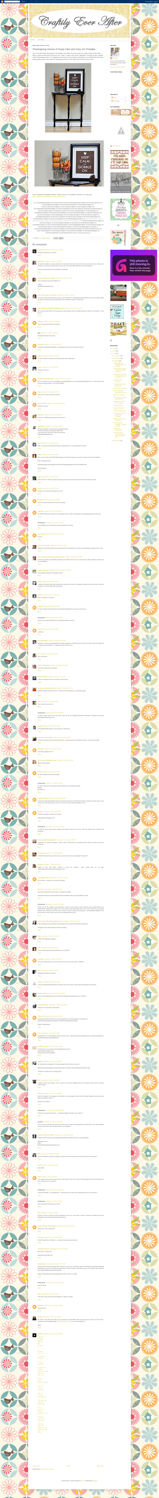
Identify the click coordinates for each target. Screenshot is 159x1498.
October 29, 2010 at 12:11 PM (56, 676)
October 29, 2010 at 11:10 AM (49, 654)
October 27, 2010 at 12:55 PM (54, 250)
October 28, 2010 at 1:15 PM (58, 545)
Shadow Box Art (118, 405)
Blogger (95, 1481)
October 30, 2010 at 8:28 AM (62, 737)
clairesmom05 (42, 403)
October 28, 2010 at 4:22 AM (50, 443)
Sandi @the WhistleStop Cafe (47, 688)
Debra (39, 356)
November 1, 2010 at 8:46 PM (53, 853)
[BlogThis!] (56, 238)
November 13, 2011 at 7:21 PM (56, 1264)
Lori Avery (41, 1237)
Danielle (40, 811)
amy (39, 1154)
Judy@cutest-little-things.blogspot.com (50, 921)
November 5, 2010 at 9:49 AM (52, 959)
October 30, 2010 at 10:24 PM (51, 772)
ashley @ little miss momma (46, 278)
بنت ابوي (40, 1393)
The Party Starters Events (65, 1321)
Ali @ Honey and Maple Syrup (47, 760)
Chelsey (40, 321)
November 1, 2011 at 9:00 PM (49, 1213)
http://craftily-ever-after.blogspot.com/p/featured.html (48, 196)
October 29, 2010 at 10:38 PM (54, 713)
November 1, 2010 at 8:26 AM (52, 811)
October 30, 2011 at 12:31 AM (54, 1190)
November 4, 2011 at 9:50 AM (53, 1237)
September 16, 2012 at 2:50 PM (53, 1305)
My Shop (41, 39)
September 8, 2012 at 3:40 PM (50, 1294)
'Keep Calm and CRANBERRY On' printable (120, 364)
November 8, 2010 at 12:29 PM (58, 1005)
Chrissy (40, 595)
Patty (39, 392)
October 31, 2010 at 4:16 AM (54, 783)
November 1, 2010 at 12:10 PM (66, 840)
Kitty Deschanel (42, 676)
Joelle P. (40, 1317)
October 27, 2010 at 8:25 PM (50, 367)
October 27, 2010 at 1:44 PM (66, 295)
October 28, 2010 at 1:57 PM (73, 557)
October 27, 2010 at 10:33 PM (52, 415)
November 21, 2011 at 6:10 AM (55, 1282)
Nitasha (40, 500)
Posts (114, 97)
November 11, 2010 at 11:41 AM (50, 1033)
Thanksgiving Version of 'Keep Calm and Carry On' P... (120, 376)
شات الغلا (40, 1342)
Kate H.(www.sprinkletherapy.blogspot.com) (51, 308)
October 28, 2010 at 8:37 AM (50, 488)
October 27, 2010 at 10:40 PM (54, 426)
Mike (39, 1294)
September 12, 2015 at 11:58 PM (53, 1334)
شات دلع (40, 1378)
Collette (40, 606)
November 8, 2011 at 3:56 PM (58, 1249)
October (116, 361)
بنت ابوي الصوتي (42, 1396)
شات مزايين (41, 1418)
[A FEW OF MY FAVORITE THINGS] (117, 318)
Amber (40, 772)
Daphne (40, 1061)
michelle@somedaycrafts (46, 378)
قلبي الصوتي (41, 1404)
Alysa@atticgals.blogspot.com (47, 840)
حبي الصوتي (41, 1389)
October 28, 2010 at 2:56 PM (62, 570)
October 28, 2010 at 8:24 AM (50, 477)
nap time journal (42, 640)
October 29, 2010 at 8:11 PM (49, 701)
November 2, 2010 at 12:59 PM (55, 904)
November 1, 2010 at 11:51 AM (55, 826)
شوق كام (40, 1345)
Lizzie (39, 1176)
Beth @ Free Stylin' (43, 545)
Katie (39, 477)
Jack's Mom (41, 534)
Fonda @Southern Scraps (45, 570)
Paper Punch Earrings (120, 388)
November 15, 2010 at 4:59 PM (52, 1061)
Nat (39, 1213)
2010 (114, 353)
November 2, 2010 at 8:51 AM (53, 889)
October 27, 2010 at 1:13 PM (64, 278)
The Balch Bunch (43, 1005)
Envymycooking (43, 798)
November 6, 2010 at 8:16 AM (51, 982)
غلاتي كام (40, 1358)
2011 (114, 351)
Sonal (39, 1165)
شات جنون (40, 1353)
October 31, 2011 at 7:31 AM (54, 1201)
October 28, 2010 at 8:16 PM (50, 629)
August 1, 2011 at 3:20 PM (49, 1176)
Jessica (114, 58)
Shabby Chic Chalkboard (118, 429)
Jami (39, 701)
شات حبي (40, 1385)
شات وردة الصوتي (42, 1413)
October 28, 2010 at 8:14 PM (54, 617)
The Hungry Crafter (44, 878)
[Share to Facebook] (60, 238)
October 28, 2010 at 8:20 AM (50, 454)
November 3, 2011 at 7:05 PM (65, 1226)
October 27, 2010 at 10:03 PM (50, 392)
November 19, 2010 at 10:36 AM (52, 1122)
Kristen (40, 1093)
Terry (39, 443)
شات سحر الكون (42, 1427)
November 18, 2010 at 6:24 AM (55, 1110)
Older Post (100, 1466)
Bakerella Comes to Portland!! (119, 419)
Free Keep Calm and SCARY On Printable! (120, 414)
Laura (39, 629)
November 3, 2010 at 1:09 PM (50, 936)
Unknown (40, 344)
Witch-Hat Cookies (119, 395)
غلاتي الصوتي (41, 1356)
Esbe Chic (41, 889)
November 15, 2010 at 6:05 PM (50, 1080)
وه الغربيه (40, 1369)
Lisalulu (40, 726)
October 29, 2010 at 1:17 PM (64, 688)
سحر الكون (41, 1424)
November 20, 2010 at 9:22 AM (64, 1135)
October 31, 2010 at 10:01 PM (57, 798)
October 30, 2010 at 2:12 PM (52, 749)
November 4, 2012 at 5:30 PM (52, 1317)
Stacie (40, 454)
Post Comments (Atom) (47, 1469)
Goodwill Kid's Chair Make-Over (119, 384)
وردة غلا (40, 1407)
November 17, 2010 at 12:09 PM (52, 1093)
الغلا (39, 1344)
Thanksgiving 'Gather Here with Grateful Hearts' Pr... (120, 370)
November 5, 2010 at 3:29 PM (49, 970)
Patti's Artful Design (44, 665)
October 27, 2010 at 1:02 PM (53, 261)
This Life (40, 1016)
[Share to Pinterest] (62, 238)
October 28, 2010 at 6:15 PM (51, 595)
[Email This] (54, 238)
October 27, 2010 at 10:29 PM (56, 403)
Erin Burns (41, 853)
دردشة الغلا (41, 1338)
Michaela (40, 415)
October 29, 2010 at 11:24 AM (59, 665)
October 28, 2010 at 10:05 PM (57, 640)
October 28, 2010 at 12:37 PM (54, 534)
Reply (39, 255)
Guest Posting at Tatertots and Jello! (120, 391)
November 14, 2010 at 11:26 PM (53, 1046)
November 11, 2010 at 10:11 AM (52, 1016)
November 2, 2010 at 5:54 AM (51, 864)
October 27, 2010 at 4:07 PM (51, 321)
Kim (39, 947)
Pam (39, 1080)
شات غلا (40, 1362)
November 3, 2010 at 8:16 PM (49, 947)
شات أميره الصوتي (43, 1371)
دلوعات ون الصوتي (43, 1382)
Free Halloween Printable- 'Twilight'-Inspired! (120, 424)
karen (39, 367)
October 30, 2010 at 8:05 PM (64, 760)
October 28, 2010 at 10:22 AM (52, 511)
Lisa (39, 654)
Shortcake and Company (45, 737)
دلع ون (39, 1380)
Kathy (39, 581)
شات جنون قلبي (42, 1400)
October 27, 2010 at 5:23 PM (49, 333)
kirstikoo (40, 1046)
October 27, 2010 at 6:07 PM (52, 344)
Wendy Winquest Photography (47, 1226)
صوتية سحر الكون (42, 1429)
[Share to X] (58, 238)
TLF (39, 1033)
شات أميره (40, 1373)
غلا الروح (40, 1340)
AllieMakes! (41, 426)
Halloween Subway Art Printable (119, 402)
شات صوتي (41, 1336)
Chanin (40, 864)
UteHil (83, 1481)
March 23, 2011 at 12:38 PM (50, 1165)
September (117, 440)
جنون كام (40, 1351)
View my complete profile (117, 67)
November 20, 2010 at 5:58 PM (50, 1154)
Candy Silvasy (42, 1264)
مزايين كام (40, 1416)
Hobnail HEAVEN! (119, 408)
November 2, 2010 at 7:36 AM (59, 878)
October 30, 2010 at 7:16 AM (51, 726)
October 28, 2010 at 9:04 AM (51, 500)
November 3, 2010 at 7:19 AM (71, 921)
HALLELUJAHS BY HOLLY (46, 1135)
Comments (116, 101)
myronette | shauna (44, 1249)
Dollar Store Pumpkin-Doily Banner (120, 398)
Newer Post (36, 1466)
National (40, 1334)
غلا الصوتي (40, 1364)
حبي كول (40, 1387)
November (117, 358)
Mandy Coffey (42, 993)
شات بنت (40, 1395)
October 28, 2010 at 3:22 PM (50, 581)
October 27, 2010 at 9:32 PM (62, 378)
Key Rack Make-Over (120, 410)
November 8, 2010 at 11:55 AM (56, 993)
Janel (39, 488)
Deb (39, 970)
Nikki (39, 936)
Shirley (40, 982)
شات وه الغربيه (42, 1367)
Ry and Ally (41, 250)
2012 (114, 348)
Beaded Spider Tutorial (118, 380)
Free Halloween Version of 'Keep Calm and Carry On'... (119, 435)
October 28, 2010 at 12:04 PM (54, 522)
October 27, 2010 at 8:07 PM (50, 356)
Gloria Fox (41, 261)
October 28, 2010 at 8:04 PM (51, 606)
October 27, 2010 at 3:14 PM (73, 308)
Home (33, 39)
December (117, 356)
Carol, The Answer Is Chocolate (47, 295)
